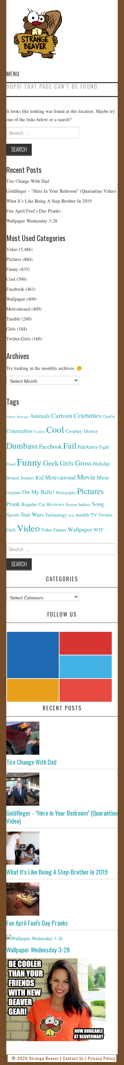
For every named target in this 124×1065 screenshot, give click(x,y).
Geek (51, 463)
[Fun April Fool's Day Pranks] (62, 899)
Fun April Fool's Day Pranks (37, 923)
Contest (39, 431)
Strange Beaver (44, 1058)
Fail (69, 445)
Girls (11, 329)
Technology (56, 515)
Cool (10, 279)
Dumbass (22, 445)
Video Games (53, 530)
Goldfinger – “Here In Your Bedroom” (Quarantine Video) (61, 191)
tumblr (82, 514)
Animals (40, 416)
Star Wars (32, 514)
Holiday (101, 463)
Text (71, 515)
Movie (86, 477)
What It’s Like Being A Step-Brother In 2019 (49, 201)
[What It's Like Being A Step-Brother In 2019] (62, 848)
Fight (104, 447)
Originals (13, 492)
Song (98, 504)
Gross (83, 463)
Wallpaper (15, 299)
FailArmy (88, 446)
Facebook (15, 289)
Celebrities (87, 415)
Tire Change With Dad (27, 181)
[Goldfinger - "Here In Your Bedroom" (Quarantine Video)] (62, 789)
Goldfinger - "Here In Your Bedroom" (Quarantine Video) (62, 816)
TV (94, 514)
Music (103, 477)
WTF (98, 530)
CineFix (109, 416)
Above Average (17, 416)
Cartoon (61, 415)
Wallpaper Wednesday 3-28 (31, 221)
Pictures (13, 259)
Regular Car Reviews (42, 504)
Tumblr (13, 319)
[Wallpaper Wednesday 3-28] (62, 938)
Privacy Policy (101, 1058)
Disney (91, 431)
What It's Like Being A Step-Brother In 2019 (57, 872)
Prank (13, 504)
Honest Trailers (20, 478)
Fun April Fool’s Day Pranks (33, 211)
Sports (13, 514)
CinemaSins (19, 430)
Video (12, 249)
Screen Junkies (78, 504)
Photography (66, 492)
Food (11, 464)
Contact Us (73, 1058)
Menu (13, 74)
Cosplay (73, 431)
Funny (12, 269)
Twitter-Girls (18, 338)
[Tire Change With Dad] (62, 738)
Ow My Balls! (38, 492)
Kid (39, 477)
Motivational (18, 309)
